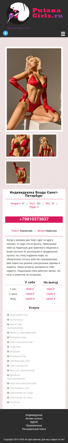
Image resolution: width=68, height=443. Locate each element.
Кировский (26, 231)
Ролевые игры (18, 337)
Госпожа (15, 402)
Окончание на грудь (21, 393)
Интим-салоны (34, 419)
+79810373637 (34, 219)
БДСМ (34, 422)
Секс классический (21, 342)
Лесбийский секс (20, 361)
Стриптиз (15, 347)
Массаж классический (23, 383)
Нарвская (51, 231)
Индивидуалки (34, 415)
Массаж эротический (22, 371)
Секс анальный (19, 366)
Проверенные (34, 426)
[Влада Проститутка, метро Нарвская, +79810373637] (34, 89)
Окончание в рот (19, 388)
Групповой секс (19, 315)
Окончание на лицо (21, 398)
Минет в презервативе (23, 333)
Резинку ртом (18, 356)
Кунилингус (16, 320)
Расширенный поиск (34, 429)
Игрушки (15, 352)
